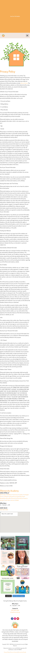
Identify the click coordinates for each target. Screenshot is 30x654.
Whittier (17, 500)
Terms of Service (13, 652)
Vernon (12, 500)
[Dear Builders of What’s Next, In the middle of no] (8, 587)
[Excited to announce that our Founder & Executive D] (22, 587)
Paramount (13, 498)
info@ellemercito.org (15, 612)
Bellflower (9, 494)
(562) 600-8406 (4, 509)
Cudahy (21, 494)
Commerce (15, 494)
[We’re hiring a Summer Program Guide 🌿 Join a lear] (22, 543)
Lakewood (11, 496)
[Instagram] (15, 618)
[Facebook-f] (12, 618)
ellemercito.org (24, 83)
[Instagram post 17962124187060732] (8, 543)
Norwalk (8, 498)
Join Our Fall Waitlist (15, 16)
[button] (27, 35)
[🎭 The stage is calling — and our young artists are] (22, 572)
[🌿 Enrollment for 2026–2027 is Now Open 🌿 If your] (8, 572)
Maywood (22, 496)
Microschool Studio (22, 652)
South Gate (7, 500)
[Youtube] (18, 618)
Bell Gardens (3, 494)
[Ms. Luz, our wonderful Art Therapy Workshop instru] (8, 557)
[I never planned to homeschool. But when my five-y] (22, 557)
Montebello (2, 498)
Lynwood (17, 496)
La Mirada (5, 496)
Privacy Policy (7, 652)
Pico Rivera (20, 498)
